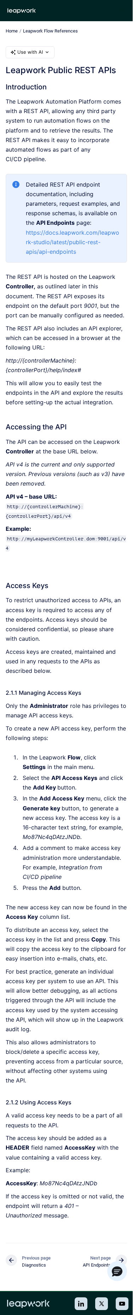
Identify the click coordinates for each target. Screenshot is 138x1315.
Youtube (122, 1303)
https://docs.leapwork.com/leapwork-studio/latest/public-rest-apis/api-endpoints (72, 242)
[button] (117, 1271)
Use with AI (30, 52)
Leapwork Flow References (50, 31)
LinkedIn (81, 1303)
